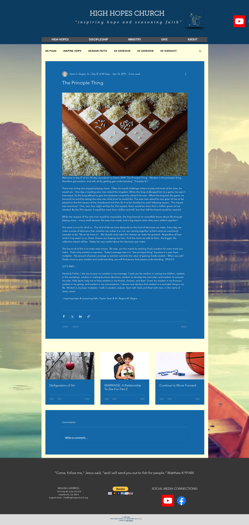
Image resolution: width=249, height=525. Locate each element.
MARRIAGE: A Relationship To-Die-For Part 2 (123, 387)
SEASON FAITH (97, 50)
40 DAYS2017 (168, 50)
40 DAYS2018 (145, 50)
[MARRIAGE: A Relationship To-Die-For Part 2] (124, 365)
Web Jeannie (129, 523)
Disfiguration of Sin (62, 385)
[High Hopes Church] (181, 503)
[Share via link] (88, 316)
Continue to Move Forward (177, 385)
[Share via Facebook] (63, 316)
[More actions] (185, 74)
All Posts (50, 50)
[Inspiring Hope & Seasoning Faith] (239, 21)
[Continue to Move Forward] (179, 365)
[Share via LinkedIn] (80, 316)
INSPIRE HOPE (72, 50)
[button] (200, 51)
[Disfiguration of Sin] (69, 365)
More (186, 50)
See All (200, 345)
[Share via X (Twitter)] (72, 316)
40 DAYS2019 (122, 50)
